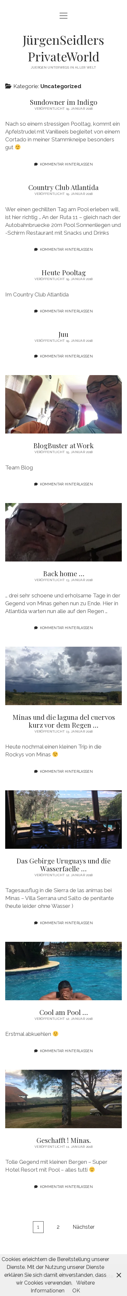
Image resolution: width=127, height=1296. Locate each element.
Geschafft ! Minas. (63, 1099)
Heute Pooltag (63, 272)
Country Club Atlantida (63, 187)
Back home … (63, 532)
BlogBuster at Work (63, 404)
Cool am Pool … (63, 971)
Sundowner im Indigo (63, 101)
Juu (63, 334)
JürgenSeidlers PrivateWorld (63, 48)
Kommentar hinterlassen (66, 164)
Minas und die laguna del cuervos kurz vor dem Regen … (63, 676)
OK (76, 1291)
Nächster (83, 1227)
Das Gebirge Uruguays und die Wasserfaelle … (63, 819)
